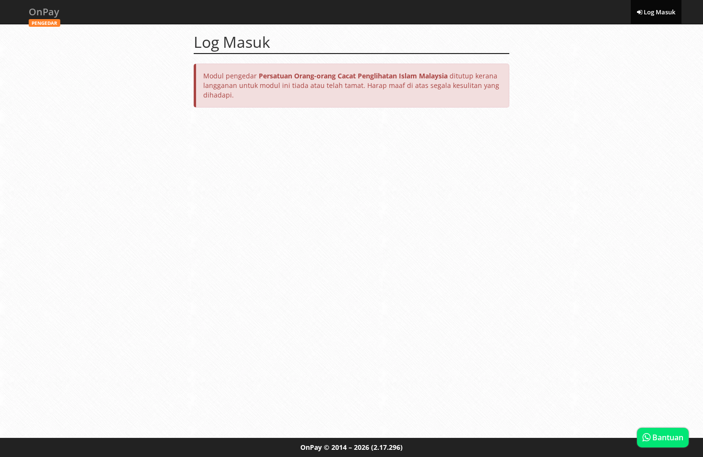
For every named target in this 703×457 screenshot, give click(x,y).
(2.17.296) (387, 447)
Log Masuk (658, 12)
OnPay (44, 14)
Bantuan (666, 437)
